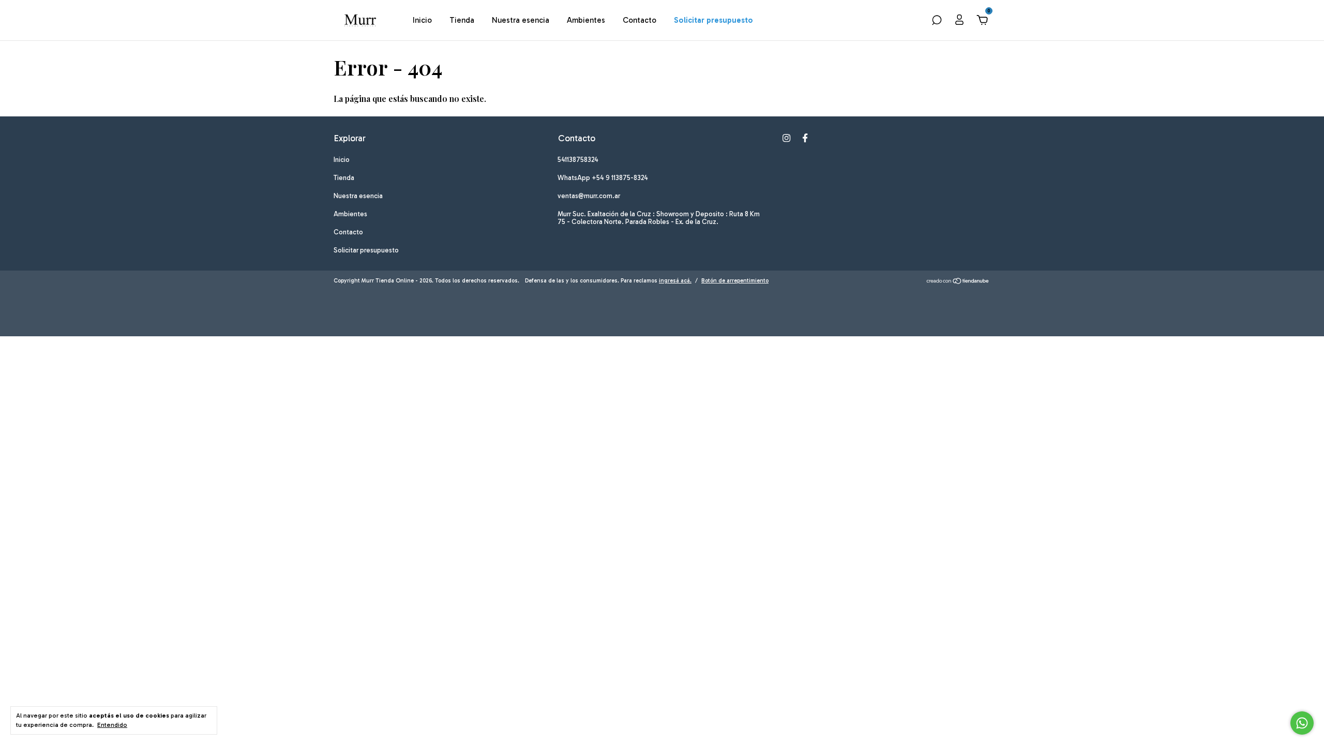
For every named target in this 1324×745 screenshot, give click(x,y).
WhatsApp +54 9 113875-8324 (603, 178)
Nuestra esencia (520, 20)
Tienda (461, 20)
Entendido (112, 724)
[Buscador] (936, 21)
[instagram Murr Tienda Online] (786, 137)
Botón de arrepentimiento (735, 280)
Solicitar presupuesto (713, 20)
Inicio (422, 20)
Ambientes (586, 20)
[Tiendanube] (958, 282)
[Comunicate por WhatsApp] (1302, 723)
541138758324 (578, 159)
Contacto (639, 20)
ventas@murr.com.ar (589, 196)
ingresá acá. (675, 280)
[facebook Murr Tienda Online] (805, 137)
